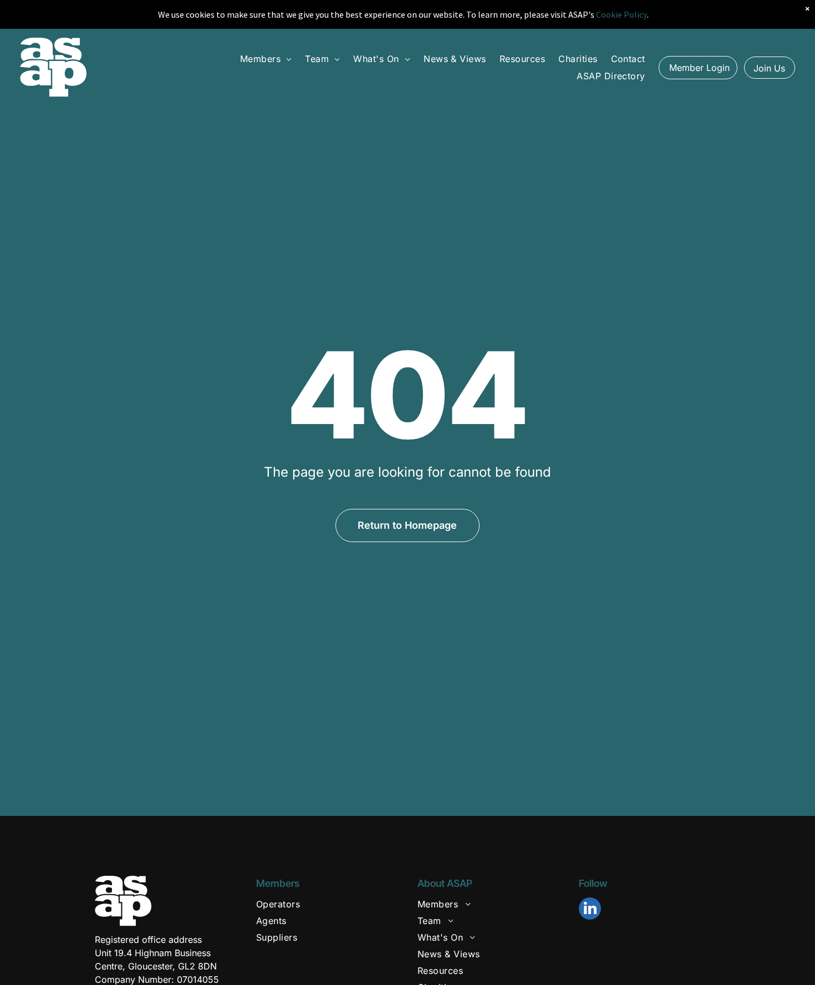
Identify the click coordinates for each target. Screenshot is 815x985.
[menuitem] (266, 58)
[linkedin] (590, 909)
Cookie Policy (621, 14)
